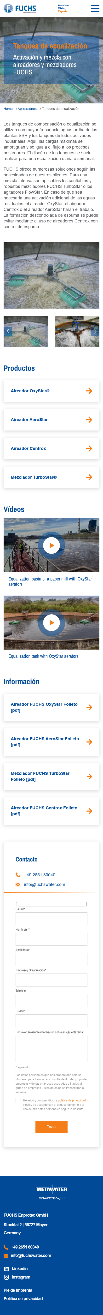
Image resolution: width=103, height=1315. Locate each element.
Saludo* (20, 909)
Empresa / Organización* (31, 970)
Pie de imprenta (18, 1290)
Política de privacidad (23, 1298)
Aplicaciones (27, 109)
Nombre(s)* (22, 929)
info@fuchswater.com (44, 884)
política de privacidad (72, 1100)
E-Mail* (20, 1011)
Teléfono (21, 990)
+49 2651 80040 (39, 875)
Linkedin (20, 1268)
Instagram (21, 1277)
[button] (8, 331)
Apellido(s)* (23, 950)
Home (8, 109)
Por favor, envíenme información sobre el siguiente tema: (50, 1032)
